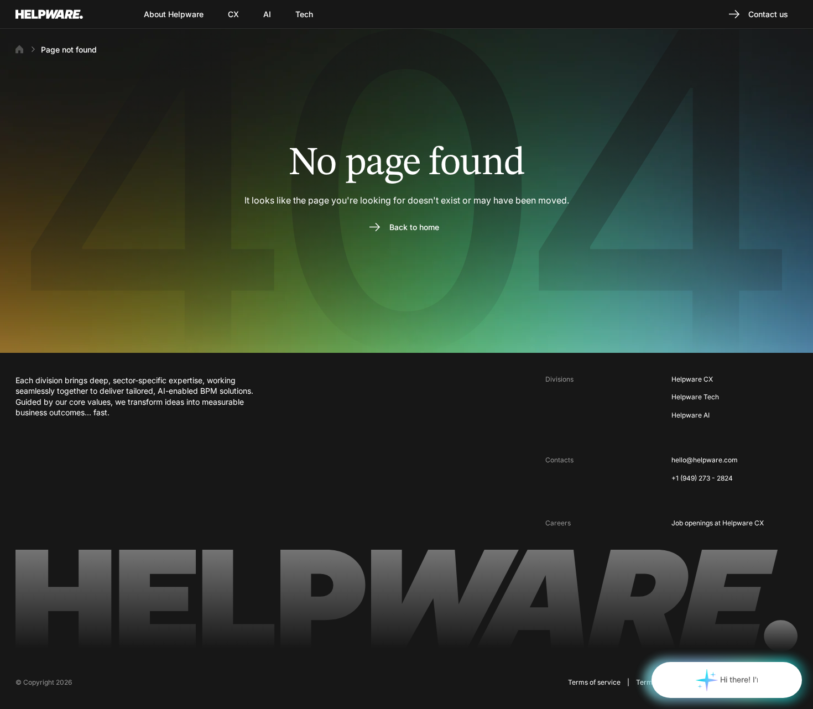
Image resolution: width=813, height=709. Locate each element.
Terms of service (594, 682)
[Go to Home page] (63, 14)
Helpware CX (692, 379)
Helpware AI (690, 415)
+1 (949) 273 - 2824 (702, 478)
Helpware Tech (695, 397)
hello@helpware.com (704, 460)
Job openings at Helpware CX (717, 523)
